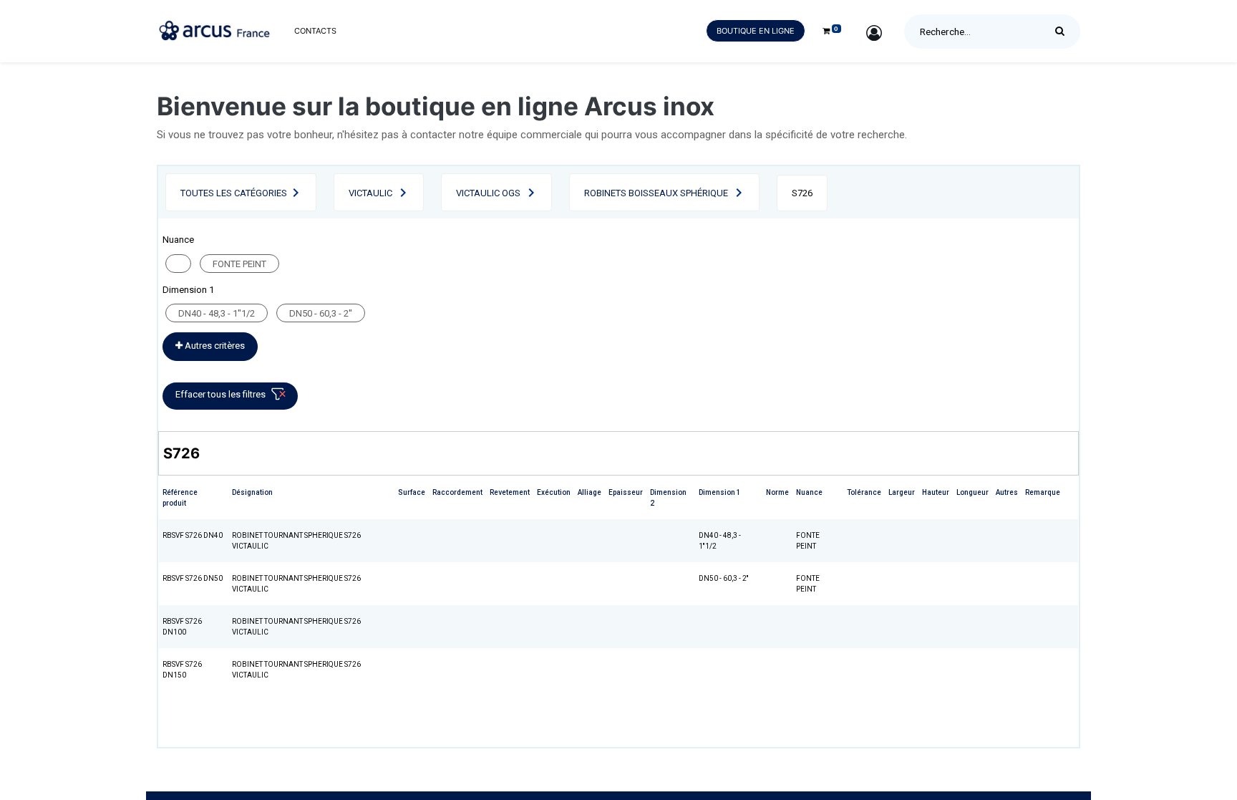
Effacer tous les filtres (220, 394)
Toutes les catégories (233, 193)
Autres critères (214, 345)
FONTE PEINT (239, 264)
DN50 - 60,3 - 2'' (320, 313)
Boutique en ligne (756, 31)
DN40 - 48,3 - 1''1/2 (216, 313)
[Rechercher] (1063, 31)
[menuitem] (315, 31)
